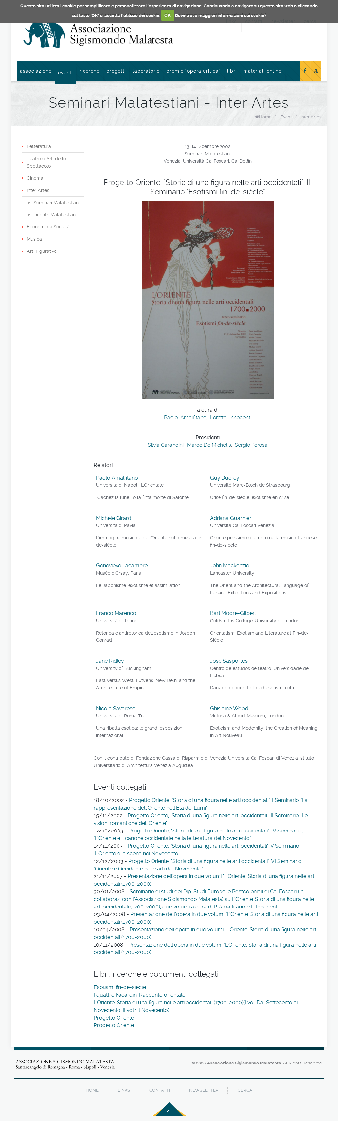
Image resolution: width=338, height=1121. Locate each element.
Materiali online (262, 71)
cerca (245, 1090)
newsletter (204, 1090)
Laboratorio (146, 71)
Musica (34, 239)
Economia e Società (48, 226)
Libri (232, 71)
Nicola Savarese (115, 708)
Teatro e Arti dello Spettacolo (46, 162)
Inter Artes (310, 116)
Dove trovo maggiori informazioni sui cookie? (220, 15)
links (124, 1090)
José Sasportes (229, 661)
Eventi (65, 72)
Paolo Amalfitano (185, 417)
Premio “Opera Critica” (193, 71)
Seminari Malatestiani (56, 202)
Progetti (116, 71)
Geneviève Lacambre (122, 565)
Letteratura (39, 146)
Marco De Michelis (209, 445)
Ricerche (90, 71)
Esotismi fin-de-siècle (120, 987)
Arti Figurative (42, 251)
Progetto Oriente (114, 1018)
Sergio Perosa (251, 445)
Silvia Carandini (166, 445)
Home (265, 116)
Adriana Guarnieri (231, 518)
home (92, 1090)
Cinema (35, 178)
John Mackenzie (229, 565)
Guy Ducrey (224, 478)
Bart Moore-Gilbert (233, 613)
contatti (159, 1090)
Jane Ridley (110, 661)
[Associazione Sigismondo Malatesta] (98, 34)
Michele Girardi (114, 518)
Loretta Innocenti (230, 417)
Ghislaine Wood (229, 708)
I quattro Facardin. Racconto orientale (139, 995)
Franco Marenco (116, 613)
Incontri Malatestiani (55, 214)
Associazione (35, 71)
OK (167, 15)
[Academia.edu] (316, 71)
